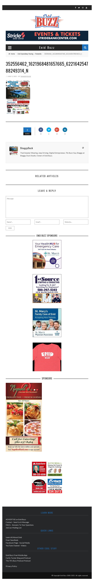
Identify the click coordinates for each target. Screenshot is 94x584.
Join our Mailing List (14, 528)
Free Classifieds (12, 540)
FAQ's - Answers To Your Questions (20, 525)
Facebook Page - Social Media (18, 543)
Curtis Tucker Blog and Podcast (18, 558)
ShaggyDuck (26, 76)
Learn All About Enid (14, 537)
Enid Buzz (63, 575)
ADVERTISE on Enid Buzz (16, 519)
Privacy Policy (11, 566)
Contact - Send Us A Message (17, 522)
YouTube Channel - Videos (16, 545)
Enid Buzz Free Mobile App (16, 555)
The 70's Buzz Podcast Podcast (18, 561)
